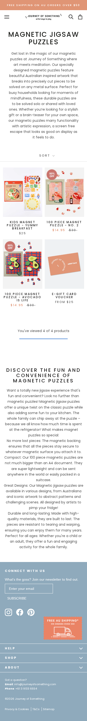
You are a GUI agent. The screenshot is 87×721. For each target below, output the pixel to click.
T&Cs (36, 709)
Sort (45, 155)
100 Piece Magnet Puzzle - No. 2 (64, 223)
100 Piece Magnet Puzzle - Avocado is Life (22, 297)
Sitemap (48, 709)
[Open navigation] (6, 17)
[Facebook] (19, 612)
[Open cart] (80, 17)
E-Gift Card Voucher (64, 295)
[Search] (71, 17)
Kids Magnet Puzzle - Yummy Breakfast (22, 225)
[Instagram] (8, 612)
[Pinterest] (31, 612)
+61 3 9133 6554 (26, 689)
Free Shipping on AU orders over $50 (43, 5)
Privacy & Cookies (17, 709)
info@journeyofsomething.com (35, 684)
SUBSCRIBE (16, 598)
